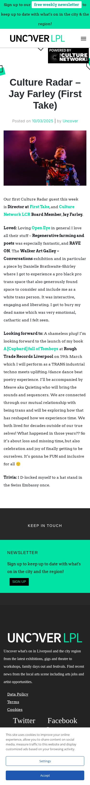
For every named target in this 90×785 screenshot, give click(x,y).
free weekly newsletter (56, 4)
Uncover (70, 120)
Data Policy (17, 694)
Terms (13, 702)
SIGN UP (19, 582)
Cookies (15, 709)
